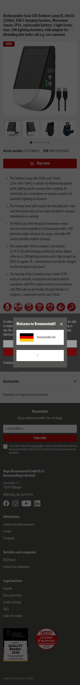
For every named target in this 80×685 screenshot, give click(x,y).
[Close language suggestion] (61, 324)
